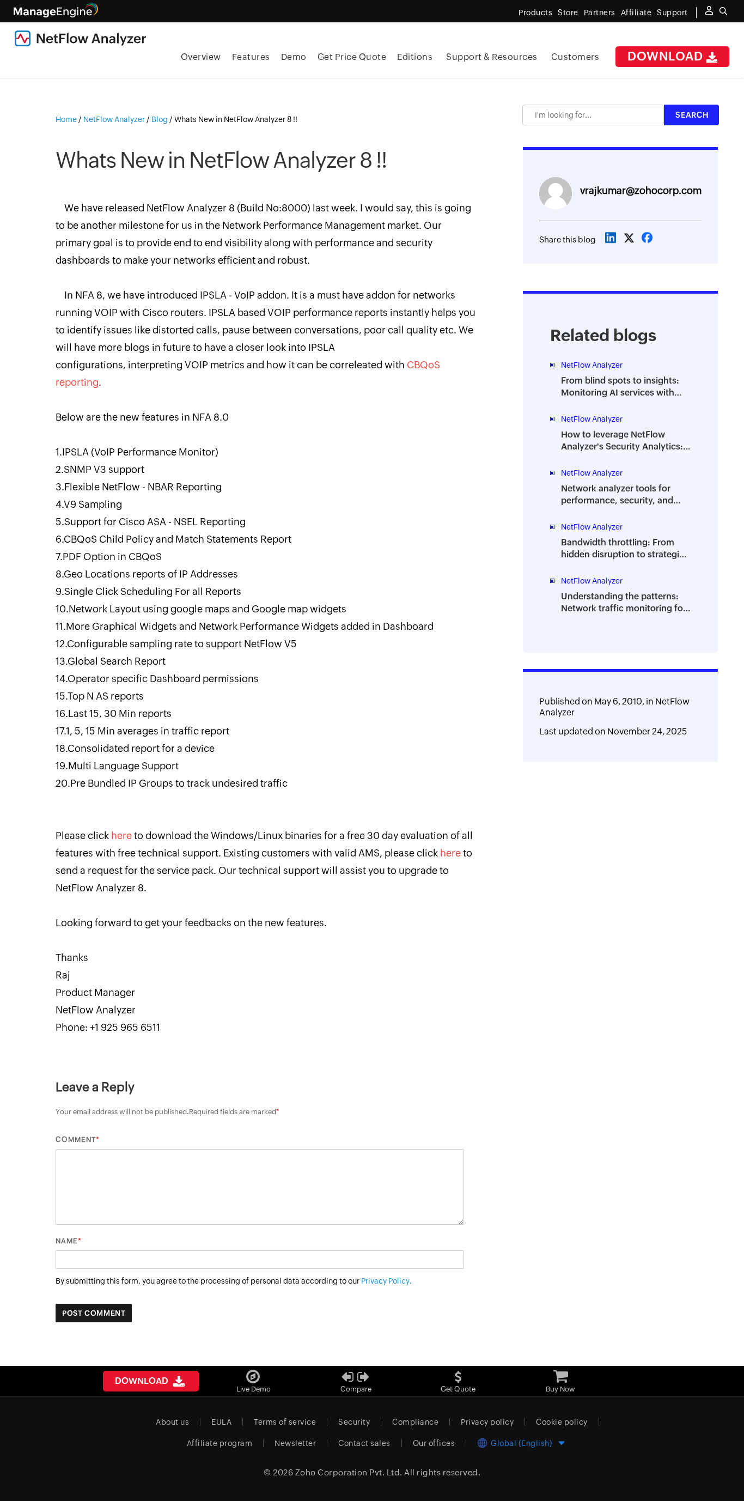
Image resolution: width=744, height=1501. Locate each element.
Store (568, 12)
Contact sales (364, 1443)
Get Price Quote (352, 57)
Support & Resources (492, 57)
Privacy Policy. (386, 1281)
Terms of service (285, 1422)
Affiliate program (220, 1443)
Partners (599, 12)
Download (666, 56)
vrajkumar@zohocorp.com (641, 190)
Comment (76, 1139)
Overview (201, 57)
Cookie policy (562, 1422)
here (121, 835)
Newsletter (295, 1443)
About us (172, 1422)
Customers (575, 57)
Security (354, 1422)
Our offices (434, 1443)
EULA (221, 1422)
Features (251, 57)
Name (67, 1241)
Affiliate (636, 12)
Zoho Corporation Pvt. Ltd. (349, 1472)
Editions (414, 57)
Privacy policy (487, 1422)
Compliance (415, 1422)
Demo (294, 57)
